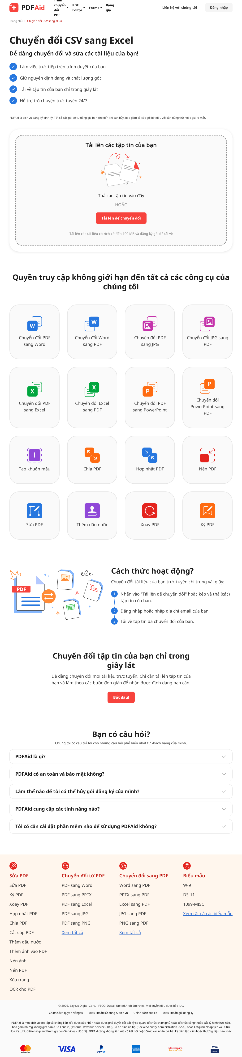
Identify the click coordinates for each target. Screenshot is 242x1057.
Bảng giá (110, 7)
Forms (94, 7)
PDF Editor (77, 7)
